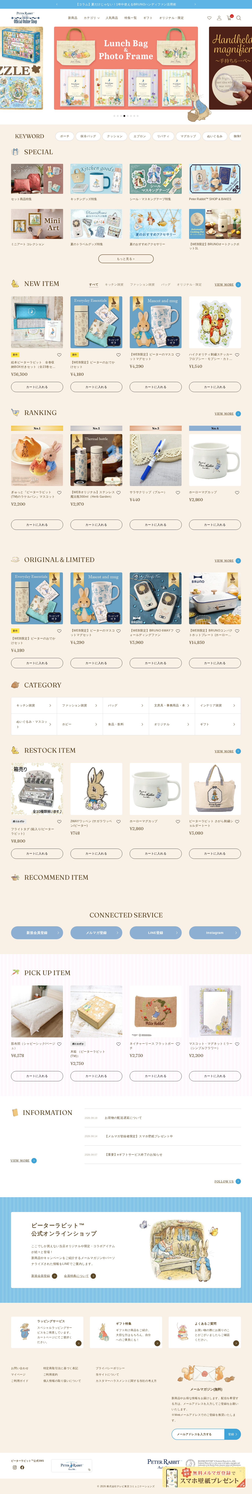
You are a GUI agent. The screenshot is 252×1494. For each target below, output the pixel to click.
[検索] (239, 18)
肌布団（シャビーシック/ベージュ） (33, 1046)
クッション (114, 136)
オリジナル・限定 (171, 17)
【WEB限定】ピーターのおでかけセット (92, 364)
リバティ (163, 136)
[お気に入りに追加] (59, 355)
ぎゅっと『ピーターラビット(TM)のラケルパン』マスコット (33, 494)
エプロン (140, 136)
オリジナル (162, 724)
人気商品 (112, 17)
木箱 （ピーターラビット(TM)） (88, 1054)
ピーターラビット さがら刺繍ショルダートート (211, 823)
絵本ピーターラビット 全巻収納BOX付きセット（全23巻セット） (33, 365)
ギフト (148, 17)
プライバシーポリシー (110, 1368)
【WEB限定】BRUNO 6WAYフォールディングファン (152, 633)
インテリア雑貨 (211, 705)
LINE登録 (155, 933)
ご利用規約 (50, 1374)
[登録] (236, 1434)
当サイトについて (107, 1374)
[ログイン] (219, 18)
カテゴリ (90, 17)
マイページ (18, 1374)
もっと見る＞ (126, 259)
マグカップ (188, 136)
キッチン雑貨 (114, 284)
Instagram (215, 933)
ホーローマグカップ (203, 492)
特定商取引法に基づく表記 (60, 1368)
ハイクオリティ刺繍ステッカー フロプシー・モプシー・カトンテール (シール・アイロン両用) (210, 357)
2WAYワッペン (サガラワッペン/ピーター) (91, 823)
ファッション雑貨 (142, 284)
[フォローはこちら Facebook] (22, 1467)
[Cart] (229, 18)
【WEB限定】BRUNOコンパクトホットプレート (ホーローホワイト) (211, 633)
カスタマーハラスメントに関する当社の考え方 (126, 1380)
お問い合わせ (20, 1368)
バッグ (165, 284)
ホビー (66, 724)
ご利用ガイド (20, 1380)
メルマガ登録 (96, 933)
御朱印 (238, 136)
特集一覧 (131, 17)
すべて (93, 284)
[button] (114, 116)
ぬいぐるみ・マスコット (31, 724)
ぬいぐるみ (215, 136)
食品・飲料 (116, 724)
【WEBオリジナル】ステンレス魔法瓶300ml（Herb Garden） (92, 494)
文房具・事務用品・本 (169, 705)
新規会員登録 (37, 933)
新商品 (72, 17)
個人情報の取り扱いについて (62, 1380)
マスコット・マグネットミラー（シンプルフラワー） (210, 1046)
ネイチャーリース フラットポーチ (152, 1046)
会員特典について (76, 1275)
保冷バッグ (88, 136)
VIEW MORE (224, 284)
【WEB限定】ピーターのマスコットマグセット (152, 356)
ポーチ (64, 136)
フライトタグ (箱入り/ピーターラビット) (32, 831)
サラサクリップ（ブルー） (148, 492)
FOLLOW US (224, 1181)
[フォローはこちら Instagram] (14, 1467)
